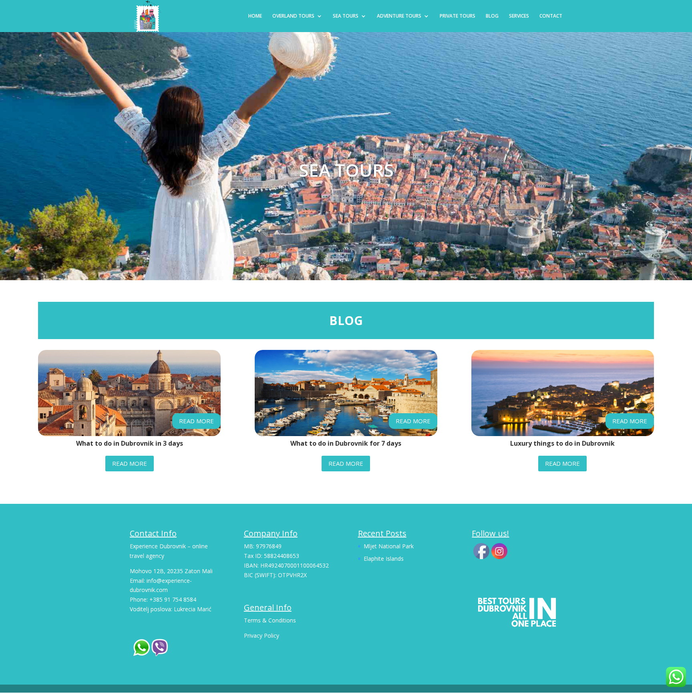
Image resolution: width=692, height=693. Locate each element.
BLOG (492, 16)
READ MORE (196, 421)
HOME (255, 16)
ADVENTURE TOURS (399, 16)
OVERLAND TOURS (293, 16)
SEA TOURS (345, 16)
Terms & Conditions (270, 620)
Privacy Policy (261, 635)
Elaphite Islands (384, 558)
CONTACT (550, 16)
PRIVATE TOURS (457, 16)
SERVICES (519, 16)
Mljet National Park (389, 546)
